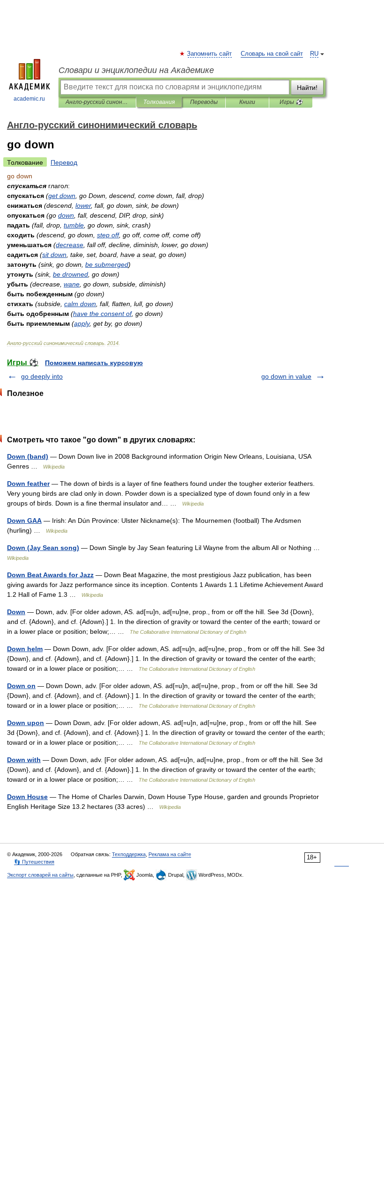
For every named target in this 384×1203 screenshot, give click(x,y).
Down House (27, 796)
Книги (247, 102)
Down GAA (24, 520)
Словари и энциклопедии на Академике (136, 70)
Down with (24, 759)
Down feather (28, 483)
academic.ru (29, 98)
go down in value (286, 376)
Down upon (25, 722)
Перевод (64, 162)
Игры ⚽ (291, 102)
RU (314, 54)
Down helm (25, 649)
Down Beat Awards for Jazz (50, 575)
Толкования (159, 102)
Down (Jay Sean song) (43, 547)
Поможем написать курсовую (94, 363)
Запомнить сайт (210, 54)
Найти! (307, 87)
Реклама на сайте (169, 854)
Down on (21, 686)
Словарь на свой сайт (272, 54)
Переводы (204, 102)
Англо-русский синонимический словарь (97, 102)
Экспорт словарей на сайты (40, 875)
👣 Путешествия (34, 862)
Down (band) (27, 456)
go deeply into (42, 376)
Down (16, 612)
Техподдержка (129, 854)
